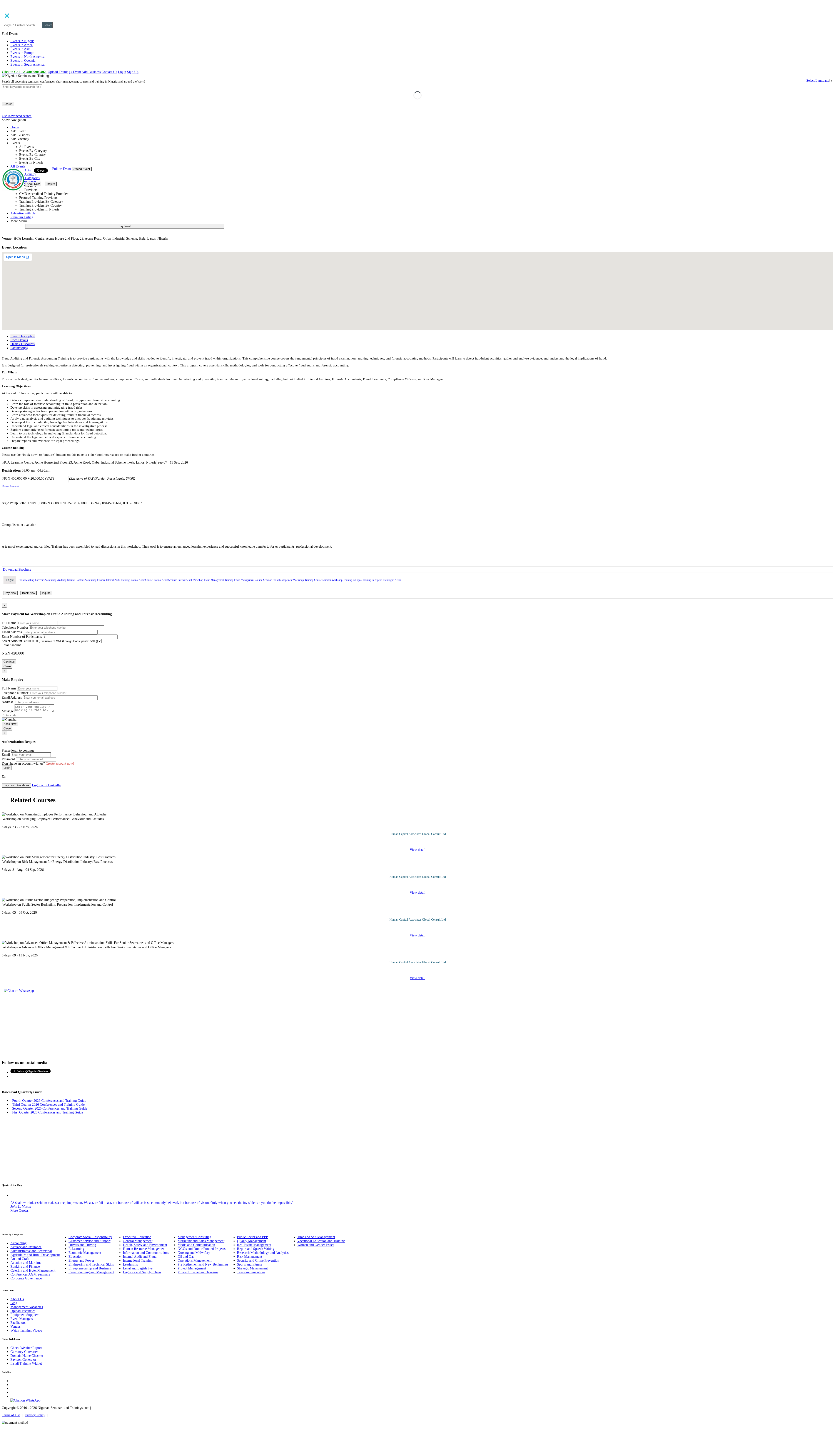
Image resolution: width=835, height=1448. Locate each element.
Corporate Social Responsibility (90, 1237)
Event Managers (21, 1318)
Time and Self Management (316, 1237)
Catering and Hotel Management (32, 1270)
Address (7, 702)
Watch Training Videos (26, 1330)
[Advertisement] (417, 1025)
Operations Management (194, 1260)
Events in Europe (22, 53)
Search (47, 25)
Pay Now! (125, 226)
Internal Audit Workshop (190, 580)
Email (6, 754)
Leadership (130, 1264)
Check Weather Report (26, 1348)
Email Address (12, 632)
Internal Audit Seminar (165, 580)
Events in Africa (21, 45)
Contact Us (109, 72)
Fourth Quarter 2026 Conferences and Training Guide (48, 1100)
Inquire (51, 184)
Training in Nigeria (372, 580)
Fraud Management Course (248, 580)
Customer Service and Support (89, 1241)
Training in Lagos (352, 580)
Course (318, 580)
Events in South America (27, 64)
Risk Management (249, 1256)
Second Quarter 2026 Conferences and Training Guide (48, 1108)
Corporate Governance (26, 1278)
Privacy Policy (35, 1415)
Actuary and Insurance (26, 1247)
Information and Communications (146, 1252)
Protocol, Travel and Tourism (198, 1272)
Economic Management (84, 1252)
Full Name (9, 623)
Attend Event (81, 169)
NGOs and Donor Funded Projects (201, 1249)
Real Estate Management (254, 1245)
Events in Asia (20, 49)
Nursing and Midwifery (194, 1252)
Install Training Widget (26, 1363)
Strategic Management (252, 1268)
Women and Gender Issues (315, 1245)
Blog (13, 1303)
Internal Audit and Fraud (140, 1256)
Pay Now (10, 593)
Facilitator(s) (19, 348)
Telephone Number (15, 627)
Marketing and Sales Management (201, 1241)
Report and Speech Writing (255, 1249)
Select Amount (12, 641)
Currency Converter (24, 1352)
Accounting (90, 580)
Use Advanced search (17, 116)
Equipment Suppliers (24, 1315)
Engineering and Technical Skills (91, 1264)
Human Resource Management (144, 1249)
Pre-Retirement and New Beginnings (203, 1264)
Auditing (61, 580)
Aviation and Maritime (25, 1262)
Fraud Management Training (218, 580)
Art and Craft (19, 1259)
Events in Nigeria (22, 41)
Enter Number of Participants (22, 636)
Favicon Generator (23, 1359)
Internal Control (75, 580)
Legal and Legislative (137, 1268)
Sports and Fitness (249, 1264)
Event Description (22, 336)
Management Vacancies (26, 1307)
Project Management (192, 1268)
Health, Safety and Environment (145, 1245)
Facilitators (17, 1322)
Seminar (267, 580)
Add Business (91, 72)
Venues (15, 1326)
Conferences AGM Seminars (30, 1274)
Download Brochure (17, 569)
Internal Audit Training (118, 580)
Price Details (19, 340)
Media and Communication (196, 1245)
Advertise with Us (22, 213)
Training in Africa (392, 580)
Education (75, 1256)
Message (8, 711)
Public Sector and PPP (252, 1237)
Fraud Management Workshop (288, 580)
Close (7, 666)
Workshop (337, 580)
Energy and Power (81, 1260)
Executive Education (137, 1237)
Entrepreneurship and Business (89, 1268)
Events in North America (27, 56)
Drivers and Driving (82, 1245)
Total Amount (11, 645)
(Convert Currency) (10, 486)
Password (8, 759)
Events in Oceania (22, 60)
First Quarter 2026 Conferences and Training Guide (46, 1112)
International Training (137, 1260)
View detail (417, 850)
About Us (17, 1299)
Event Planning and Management (91, 1272)
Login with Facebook (16, 785)
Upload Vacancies (22, 1311)
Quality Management (251, 1241)
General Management (137, 1241)
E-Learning (76, 1249)
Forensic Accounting (45, 580)
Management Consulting (194, 1237)
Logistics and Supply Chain (142, 1272)
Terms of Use (11, 1415)
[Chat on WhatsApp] (19, 990)
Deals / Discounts (22, 344)
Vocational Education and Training (321, 1241)
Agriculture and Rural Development (35, 1255)
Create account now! (60, 763)
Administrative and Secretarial (31, 1251)
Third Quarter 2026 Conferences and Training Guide (47, 1104)
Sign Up (133, 72)
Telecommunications (251, 1272)
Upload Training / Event (64, 72)
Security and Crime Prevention (258, 1260)
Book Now (33, 184)
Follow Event (61, 169)
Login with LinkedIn (46, 785)
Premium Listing (21, 217)
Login (122, 72)
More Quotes (19, 1210)
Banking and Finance (25, 1266)
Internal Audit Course (141, 580)
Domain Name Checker (26, 1355)
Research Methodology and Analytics (263, 1252)
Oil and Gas (186, 1256)
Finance (101, 580)
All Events (17, 166)
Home (14, 127)
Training (309, 580)
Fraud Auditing (26, 580)
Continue (9, 661)
